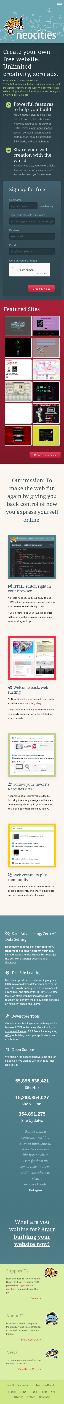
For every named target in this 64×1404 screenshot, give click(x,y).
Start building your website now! (34, 1236)
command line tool (41, 128)
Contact (44, 1397)
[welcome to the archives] (46, 435)
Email (12, 245)
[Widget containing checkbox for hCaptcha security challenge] (29, 269)
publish (14, 1056)
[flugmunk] (46, 348)
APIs (8, 1035)
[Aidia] (18, 326)
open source (26, 1385)
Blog (44, 1392)
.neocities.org (46, 206)
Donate (34, 1298)
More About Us (30, 1339)
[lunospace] (18, 391)
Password (15, 230)
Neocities (11, 1385)
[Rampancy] (18, 348)
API (53, 1392)
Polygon (35, 1190)
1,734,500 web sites (14, 84)
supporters (24, 1285)
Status (18, 1397)
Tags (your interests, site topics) (27, 215)
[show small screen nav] (59, 3)
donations (10, 962)
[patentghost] (46, 391)
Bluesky (51, 1385)
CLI (35, 1392)
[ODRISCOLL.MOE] (46, 369)
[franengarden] (46, 413)
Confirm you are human (23, 260)
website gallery (33, 703)
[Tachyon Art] (18, 369)
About (12, 1392)
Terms (31, 1397)
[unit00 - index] (18, 413)
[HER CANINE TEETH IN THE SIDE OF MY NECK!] (18, 435)
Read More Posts (28, 1369)
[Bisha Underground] (46, 326)
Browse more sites (45, 455)
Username (15, 200)
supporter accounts (31, 958)
